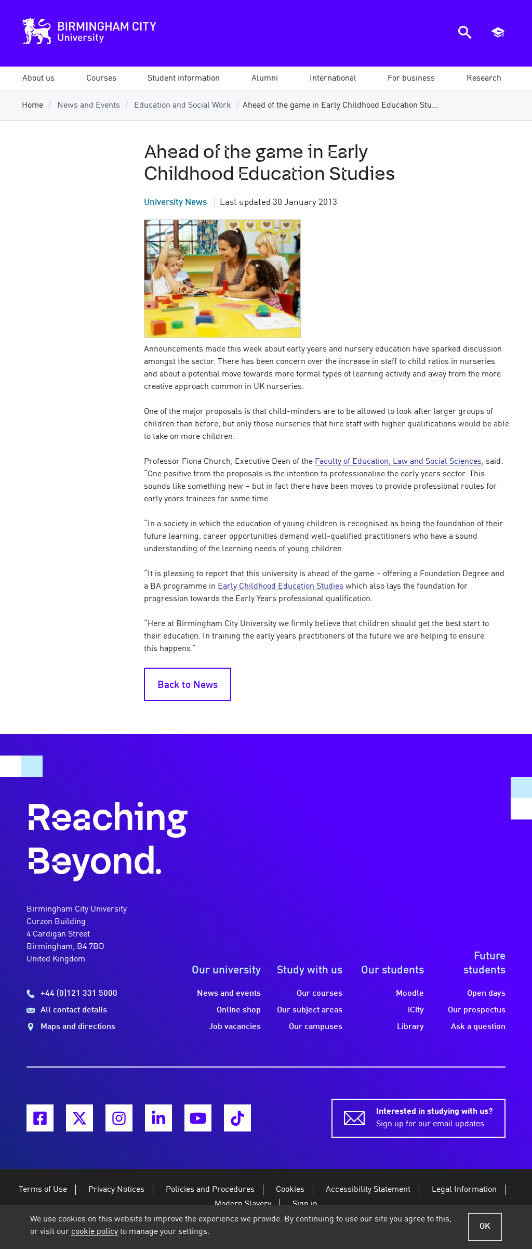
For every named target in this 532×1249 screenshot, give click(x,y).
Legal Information (464, 1190)
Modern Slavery (243, 1204)
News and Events (88, 105)
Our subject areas (309, 1010)
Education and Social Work (182, 105)
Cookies (290, 1190)
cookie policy (94, 1232)
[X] (79, 1117)
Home (32, 105)
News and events (229, 994)
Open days (486, 994)
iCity (416, 1010)
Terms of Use (43, 1190)
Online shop (239, 1010)
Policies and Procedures (210, 1190)
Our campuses (315, 1027)
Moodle (410, 994)
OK (485, 1226)
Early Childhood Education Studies (280, 586)
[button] (38, 78)
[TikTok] (237, 1117)
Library (410, 1027)
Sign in (304, 1204)
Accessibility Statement (368, 1190)
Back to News (187, 685)
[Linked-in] (158, 1117)
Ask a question (478, 1027)
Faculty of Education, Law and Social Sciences (398, 462)
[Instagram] (118, 1117)
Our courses (319, 994)
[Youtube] (197, 1117)
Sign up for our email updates (434, 1118)
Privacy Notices (116, 1190)
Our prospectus (477, 1010)
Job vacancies (235, 1027)
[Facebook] (40, 1117)
